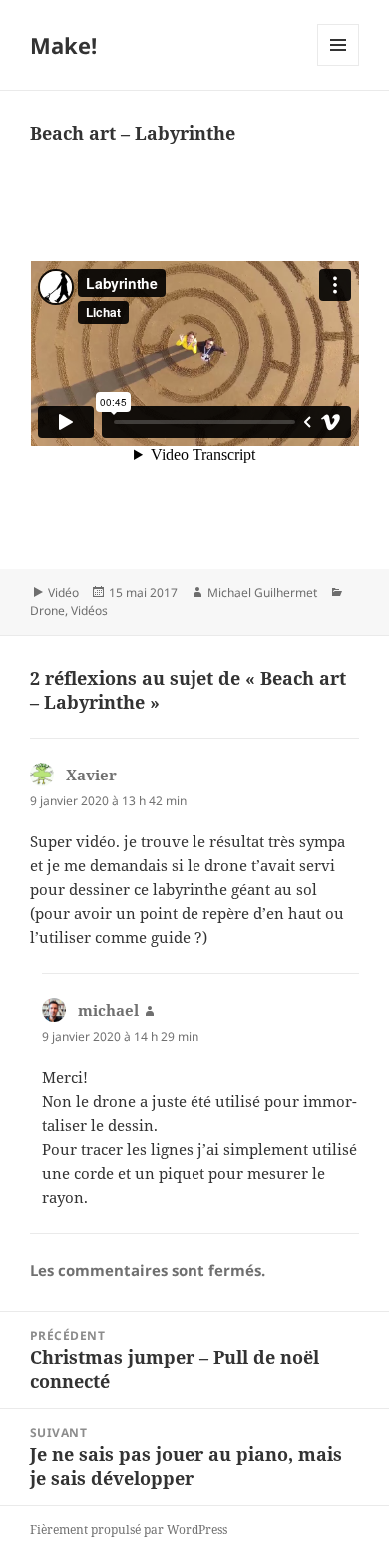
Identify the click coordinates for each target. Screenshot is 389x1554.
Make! (63, 45)
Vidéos (89, 610)
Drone (47, 610)
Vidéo (63, 592)
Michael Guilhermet (262, 592)
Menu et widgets (338, 65)
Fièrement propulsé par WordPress (128, 1529)
